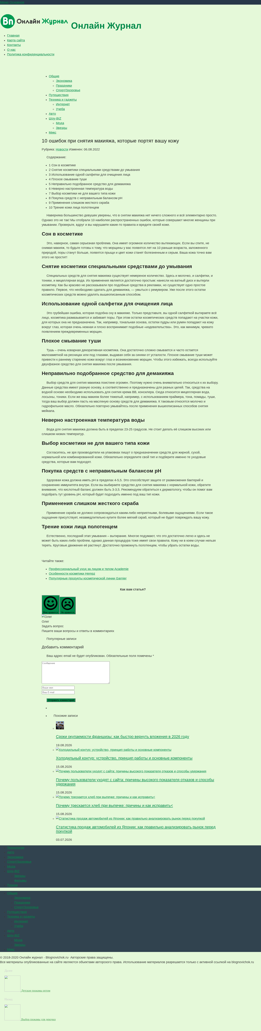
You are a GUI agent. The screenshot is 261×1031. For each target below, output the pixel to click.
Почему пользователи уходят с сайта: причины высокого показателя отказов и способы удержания (135, 782)
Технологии (15, 847)
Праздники (64, 85)
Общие (54, 76)
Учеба (60, 109)
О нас (11, 50)
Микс (52, 132)
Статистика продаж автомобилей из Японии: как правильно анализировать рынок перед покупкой (136, 829)
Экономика (64, 81)
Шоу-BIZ (55, 118)
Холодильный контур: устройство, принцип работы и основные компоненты (124, 758)
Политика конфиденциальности (30, 54)
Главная (13, 35)
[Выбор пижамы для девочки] (12, 1019)
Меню (4, 2)
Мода (60, 123)
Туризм (12, 885)
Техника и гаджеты (63, 99)
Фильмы (20, 880)
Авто (52, 113)
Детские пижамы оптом (35, 990)
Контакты (14, 45)
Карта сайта (16, 40)
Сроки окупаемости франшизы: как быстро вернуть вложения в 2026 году (122, 736)
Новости (62, 149)
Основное (17, 2)
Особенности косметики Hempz (72, 573)
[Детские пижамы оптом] (12, 990)
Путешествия (59, 95)
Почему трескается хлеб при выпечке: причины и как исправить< (114, 805)
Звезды (61, 128)
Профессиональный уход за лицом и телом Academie (89, 569)
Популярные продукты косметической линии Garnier (88, 578)
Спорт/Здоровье (68, 90)
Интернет (63, 104)
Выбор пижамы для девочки (38, 1019)
